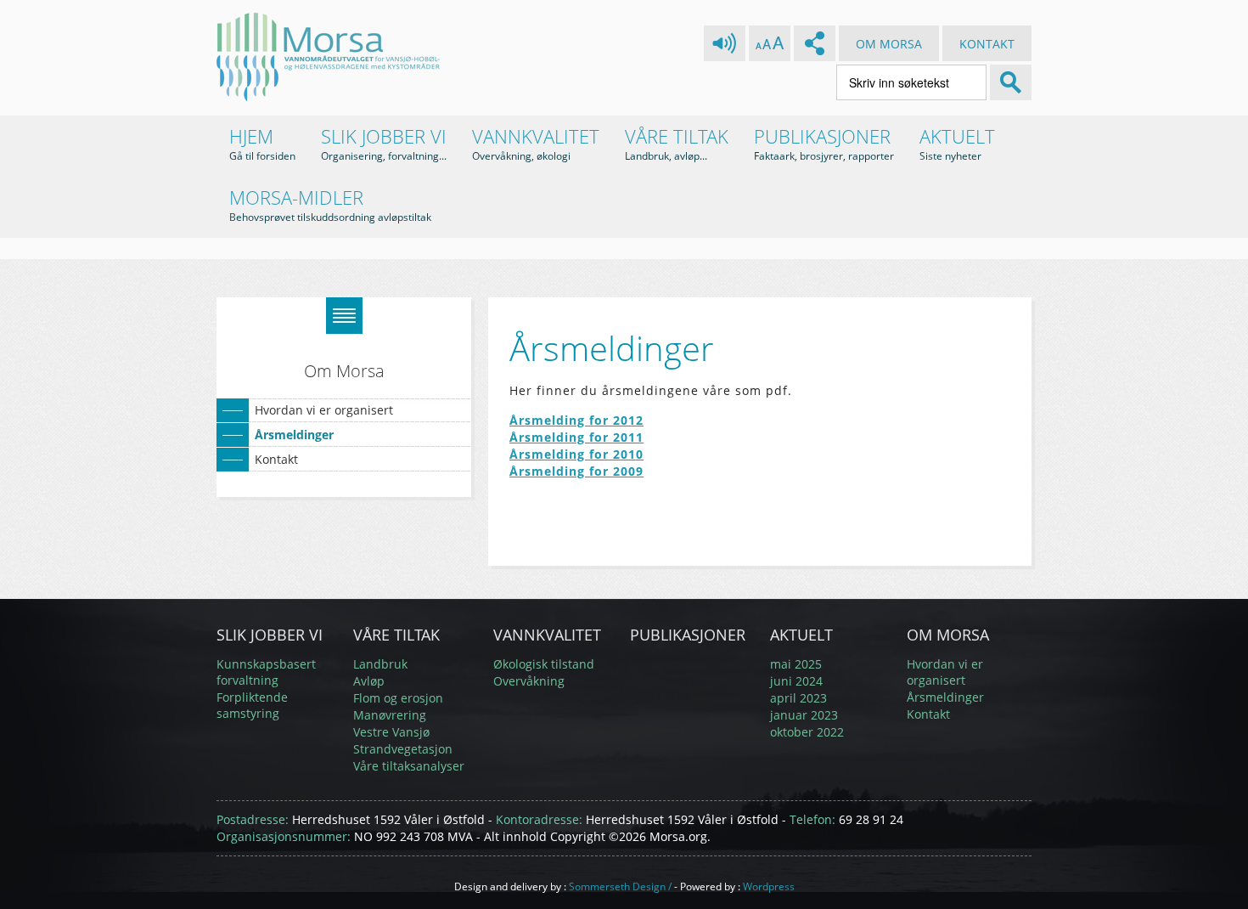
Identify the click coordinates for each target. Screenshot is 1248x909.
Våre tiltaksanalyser (408, 766)
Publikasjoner (824, 143)
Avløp (369, 681)
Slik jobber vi (384, 143)
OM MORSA (889, 44)
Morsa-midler (330, 204)
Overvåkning (529, 681)
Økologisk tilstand (543, 664)
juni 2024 (796, 681)
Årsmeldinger (294, 434)
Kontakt (276, 459)
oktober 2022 (807, 732)
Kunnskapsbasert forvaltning (266, 672)
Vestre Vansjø (391, 732)
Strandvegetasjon (403, 749)
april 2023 (798, 698)
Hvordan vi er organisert (324, 410)
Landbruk (380, 664)
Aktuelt (957, 143)
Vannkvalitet (535, 143)
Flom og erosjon (398, 698)
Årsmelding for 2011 (576, 437)
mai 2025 (796, 664)
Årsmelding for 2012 (576, 420)
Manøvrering (389, 715)
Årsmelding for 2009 (576, 471)
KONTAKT (987, 44)
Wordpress (769, 886)
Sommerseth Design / (620, 886)
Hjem (262, 143)
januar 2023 (804, 715)
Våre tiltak (676, 143)
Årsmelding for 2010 (576, 454)
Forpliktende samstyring (252, 705)
